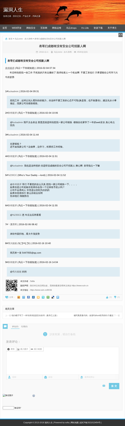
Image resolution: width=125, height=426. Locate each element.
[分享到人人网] (33, 297)
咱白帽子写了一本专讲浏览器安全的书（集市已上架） (31, 315)
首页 (4, 28)
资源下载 (98, 28)
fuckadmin (13, 91)
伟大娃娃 (12, 243)
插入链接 (38, 349)
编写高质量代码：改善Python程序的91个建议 (97, 315)
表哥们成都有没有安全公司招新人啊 (50, 39)
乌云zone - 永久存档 (23, 39)
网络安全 (30, 28)
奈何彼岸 (9, 68)
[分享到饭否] (43, 297)
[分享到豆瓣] (48, 297)
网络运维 (56, 28)
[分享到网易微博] (53, 297)
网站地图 (75, 422)
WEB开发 (16, 28)
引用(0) (24, 326)
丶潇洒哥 (12, 224)
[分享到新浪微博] (18, 297)
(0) (110, 297)
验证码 (17, 408)
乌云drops (71, 28)
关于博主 (112, 28)
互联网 (43, 28)
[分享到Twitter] (57, 297)
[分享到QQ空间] (38, 297)
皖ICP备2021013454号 (90, 422)
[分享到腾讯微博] (23, 297)
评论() (15, 326)
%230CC (12, 175)
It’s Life (85, 28)
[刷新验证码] (34, 396)
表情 (12, 349)
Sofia (32, 281)
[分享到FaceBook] (28, 297)
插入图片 (24, 349)
